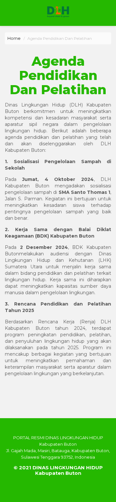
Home (14, 38)
